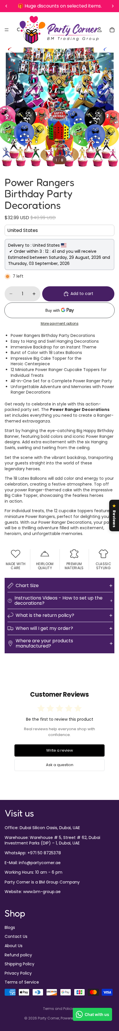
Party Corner (48, 1018)
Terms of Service (22, 982)
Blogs (10, 927)
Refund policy (18, 955)
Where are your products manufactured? (44, 643)
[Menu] (6, 29)
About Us (14, 946)
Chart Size (27, 585)
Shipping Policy (19, 964)
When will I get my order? (44, 628)
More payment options (60, 323)
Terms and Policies (59, 1008)
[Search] (19, 29)
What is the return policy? (45, 615)
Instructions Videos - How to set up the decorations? (58, 600)
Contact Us (16, 936)
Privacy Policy (18, 973)
